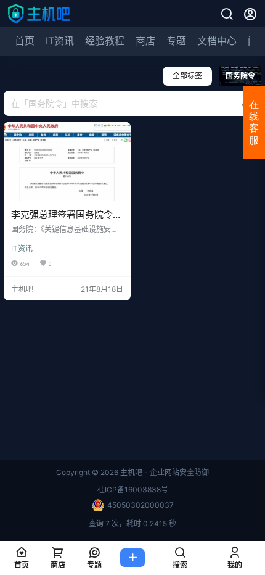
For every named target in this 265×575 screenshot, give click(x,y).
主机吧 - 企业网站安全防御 (163, 472)
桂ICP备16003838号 (132, 489)
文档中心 (217, 41)
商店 (145, 41)
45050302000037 (140, 505)
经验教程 (104, 41)
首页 (25, 41)
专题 (176, 41)
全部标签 (187, 75)
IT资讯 (60, 41)
